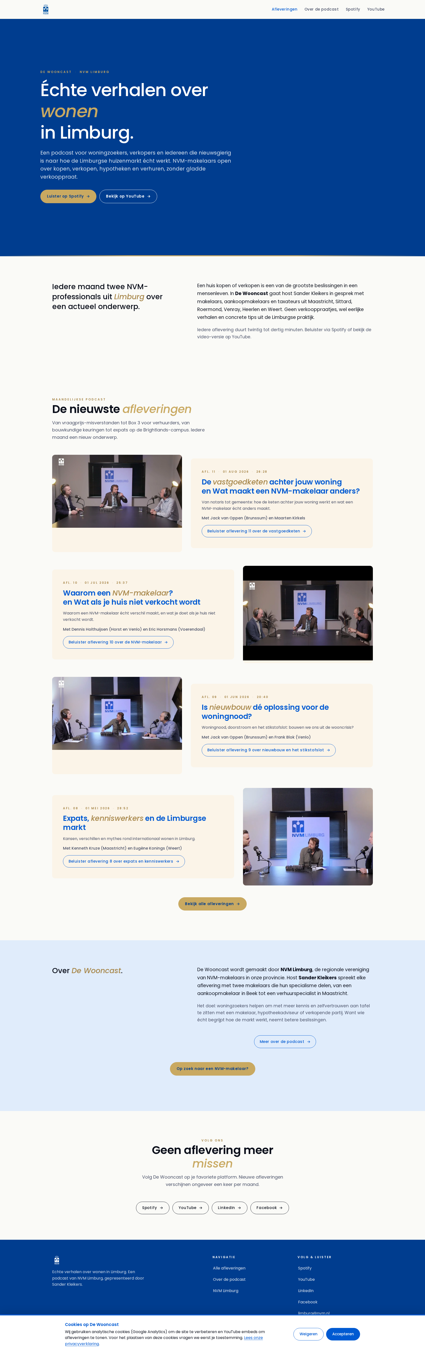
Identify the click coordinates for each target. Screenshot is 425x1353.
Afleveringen (284, 9)
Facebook (270, 1207)
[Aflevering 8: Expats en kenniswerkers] (308, 836)
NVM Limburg (225, 1291)
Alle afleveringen (229, 1268)
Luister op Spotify (68, 196)
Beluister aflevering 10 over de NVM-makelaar (118, 642)
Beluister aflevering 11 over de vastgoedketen (256, 531)
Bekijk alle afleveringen (212, 903)
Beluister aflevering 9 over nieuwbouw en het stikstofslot (268, 750)
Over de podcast (321, 9)
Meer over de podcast (285, 1041)
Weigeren (309, 1334)
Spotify (353, 9)
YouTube (376, 9)
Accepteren (343, 1334)
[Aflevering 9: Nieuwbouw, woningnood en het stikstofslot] (117, 725)
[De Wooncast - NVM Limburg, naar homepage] (45, 9)
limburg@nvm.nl (314, 1313)
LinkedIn (229, 1207)
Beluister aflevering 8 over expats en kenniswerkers (124, 861)
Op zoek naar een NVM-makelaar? (213, 1068)
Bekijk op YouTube (128, 196)
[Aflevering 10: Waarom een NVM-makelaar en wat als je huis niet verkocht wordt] (308, 614)
